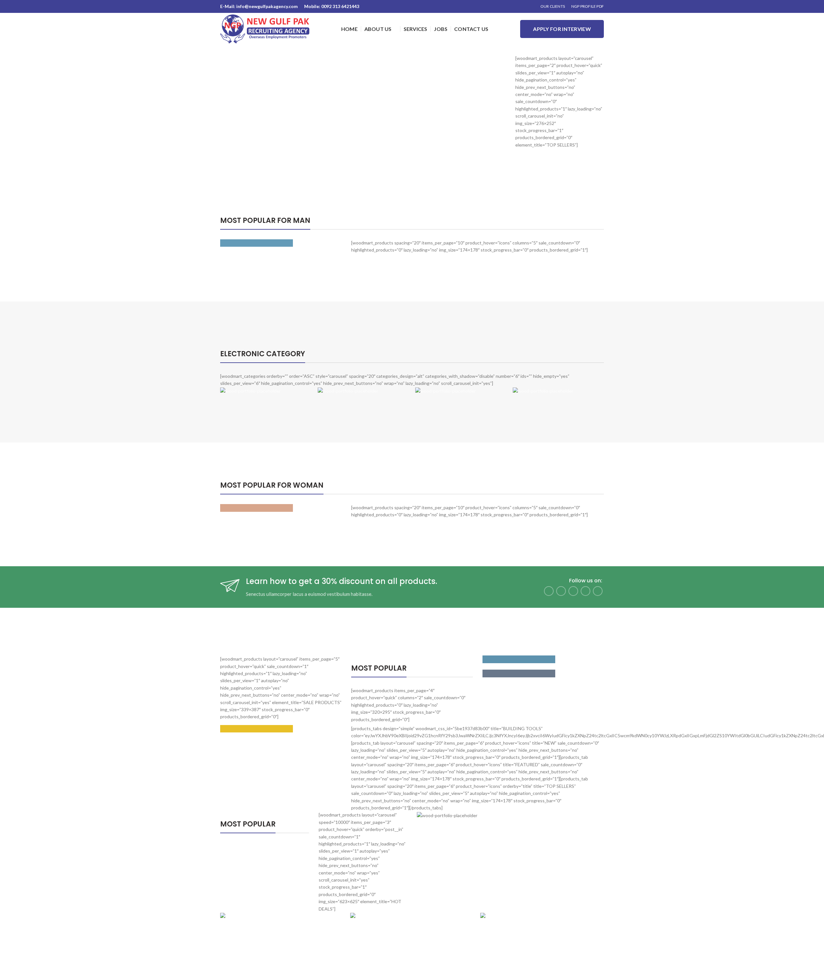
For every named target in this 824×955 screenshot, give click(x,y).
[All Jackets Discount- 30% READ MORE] (281, 243)
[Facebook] (549, 591)
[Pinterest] (573, 591)
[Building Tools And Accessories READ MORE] (281, 729)
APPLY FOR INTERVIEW (562, 29)
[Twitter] (561, 591)
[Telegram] (598, 591)
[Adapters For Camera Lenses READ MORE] (543, 659)
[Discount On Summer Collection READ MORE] (281, 508)
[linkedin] (585, 591)
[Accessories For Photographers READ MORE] (543, 673)
